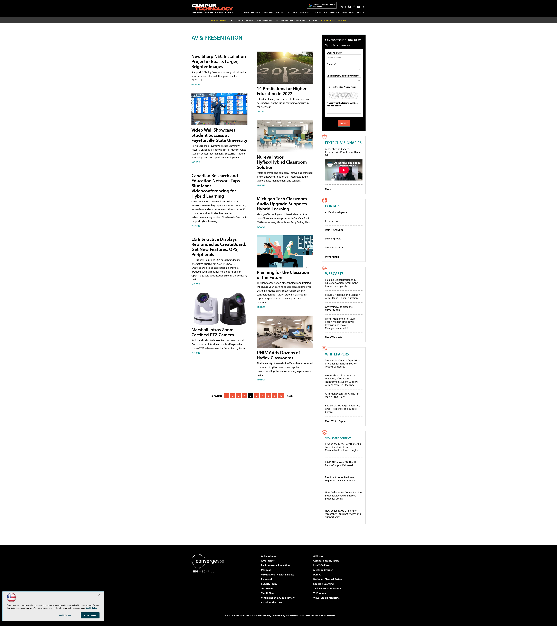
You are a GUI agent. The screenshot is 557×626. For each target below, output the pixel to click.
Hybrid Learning (245, 20)
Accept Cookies (90, 615)
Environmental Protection (275, 565)
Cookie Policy (278, 615)
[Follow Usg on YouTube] (358, 6)
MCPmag (266, 570)
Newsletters (348, 12)
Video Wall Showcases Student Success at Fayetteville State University (219, 135)
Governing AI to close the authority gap (339, 308)
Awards (279, 12)
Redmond (266, 579)
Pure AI (317, 574)
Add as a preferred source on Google (324, 5)
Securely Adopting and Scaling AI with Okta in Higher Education (343, 296)
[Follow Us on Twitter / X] (345, 7)
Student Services (334, 247)
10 (281, 395)
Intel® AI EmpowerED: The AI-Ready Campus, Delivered (341, 464)
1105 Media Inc (241, 615)
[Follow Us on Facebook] (354, 7)
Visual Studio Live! (271, 602)
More (359, 12)
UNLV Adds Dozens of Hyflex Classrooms (278, 355)
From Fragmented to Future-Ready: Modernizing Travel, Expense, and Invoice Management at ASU (341, 323)
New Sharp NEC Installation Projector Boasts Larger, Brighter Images (218, 61)
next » (290, 395)
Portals (332, 205)
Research (293, 12)
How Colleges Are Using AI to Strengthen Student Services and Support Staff (343, 514)
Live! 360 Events (322, 565)
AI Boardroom (268, 556)
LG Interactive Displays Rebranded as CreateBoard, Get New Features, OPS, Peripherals (218, 246)
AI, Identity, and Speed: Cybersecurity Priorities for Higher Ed (343, 152)
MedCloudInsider (323, 570)
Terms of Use (296, 615)
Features (255, 12)
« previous (216, 395)
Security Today (269, 583)
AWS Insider (267, 560)
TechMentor (267, 588)
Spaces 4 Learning (323, 583)
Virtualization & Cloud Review (277, 597)
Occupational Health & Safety (277, 574)
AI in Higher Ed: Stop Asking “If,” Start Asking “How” (342, 395)
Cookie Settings (65, 615)
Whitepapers (337, 353)
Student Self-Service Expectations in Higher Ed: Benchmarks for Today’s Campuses (343, 363)
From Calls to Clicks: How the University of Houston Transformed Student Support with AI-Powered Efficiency (341, 380)
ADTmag (318, 556)
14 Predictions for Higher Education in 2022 (281, 90)
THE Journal (320, 593)
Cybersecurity (332, 221)
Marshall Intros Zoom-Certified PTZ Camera (213, 332)
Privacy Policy (350, 86)
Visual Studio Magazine (326, 597)
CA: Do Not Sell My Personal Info (319, 615)
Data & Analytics (334, 229)
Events (333, 12)
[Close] (99, 594)
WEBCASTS (334, 273)
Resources (320, 12)
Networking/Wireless (267, 20)
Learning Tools (333, 238)
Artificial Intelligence (336, 212)
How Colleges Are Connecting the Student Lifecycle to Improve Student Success (343, 495)
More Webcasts (333, 337)
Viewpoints (267, 12)
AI (232, 20)
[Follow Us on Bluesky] (349, 6)
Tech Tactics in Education (327, 588)
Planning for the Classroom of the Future (284, 274)
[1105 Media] (208, 587)
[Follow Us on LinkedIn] (341, 6)
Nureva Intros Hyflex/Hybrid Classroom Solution (282, 162)
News (246, 12)
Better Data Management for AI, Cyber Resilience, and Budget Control (342, 408)
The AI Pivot (267, 593)
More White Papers (335, 421)
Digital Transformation (293, 20)
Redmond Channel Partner (328, 579)
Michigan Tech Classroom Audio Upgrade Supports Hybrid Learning (282, 204)
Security (313, 20)
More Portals (332, 256)
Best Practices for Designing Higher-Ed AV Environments (340, 479)
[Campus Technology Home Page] (212, 8)
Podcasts (304, 12)
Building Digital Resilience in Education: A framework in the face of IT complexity (341, 283)
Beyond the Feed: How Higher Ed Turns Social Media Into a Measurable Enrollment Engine (343, 447)
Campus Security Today (326, 560)
